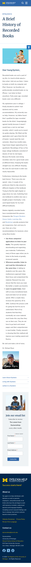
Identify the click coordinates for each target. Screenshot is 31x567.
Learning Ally (16, 219)
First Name (11, 436)
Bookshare (9, 222)
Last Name (11, 443)
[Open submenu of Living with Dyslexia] (28, 382)
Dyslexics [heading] (7, 14)
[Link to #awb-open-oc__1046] (23, 3)
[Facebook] (4, 550)
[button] (29, 47)
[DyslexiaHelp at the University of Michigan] (9, 3)
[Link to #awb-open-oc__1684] (26, 3)
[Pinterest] (12, 550)
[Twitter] (8, 550)
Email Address (12, 450)
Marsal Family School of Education (12, 541)
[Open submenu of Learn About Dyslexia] (28, 378)
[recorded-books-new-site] (15, 49)
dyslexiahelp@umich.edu (10, 532)
